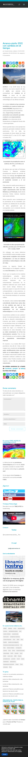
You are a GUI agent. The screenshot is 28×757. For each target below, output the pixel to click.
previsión (13, 658)
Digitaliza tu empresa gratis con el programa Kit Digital (13, 579)
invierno (5, 650)
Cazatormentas (8, 51)
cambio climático (6, 634)
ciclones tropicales (7, 639)
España (5, 642)
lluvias (13, 650)
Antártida (10, 628)
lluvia (9, 650)
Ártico (10, 667)
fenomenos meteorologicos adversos (11, 645)
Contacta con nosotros (10, 591)
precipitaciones (6, 658)
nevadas (16, 653)
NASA (12, 653)
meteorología (6, 653)
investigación (18, 647)
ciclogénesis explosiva (15, 636)
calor (20, 631)
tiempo (17, 664)
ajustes (20, 751)
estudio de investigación (13, 642)
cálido (18, 639)
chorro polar (6, 636)
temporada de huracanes (8, 664)
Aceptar (4, 754)
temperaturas (13, 661)
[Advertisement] (14, 27)
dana (22, 639)
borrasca (5, 631)
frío (21, 645)
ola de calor (10, 656)
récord (18, 658)
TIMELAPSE (18, 506)
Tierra (21, 664)
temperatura (6, 661)
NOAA (4, 656)
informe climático (10, 647)
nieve (21, 653)
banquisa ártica (21, 628)
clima (14, 639)
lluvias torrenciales (20, 650)
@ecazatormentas (8, 534)
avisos (15, 628)
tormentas (5, 667)
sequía (22, 658)
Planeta (19, 656)
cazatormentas (15, 634)
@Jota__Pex (16, 534)
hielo (4, 647)
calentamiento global (13, 631)
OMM (15, 656)
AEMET (5, 628)
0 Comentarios (6, 55)
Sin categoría (21, 53)
